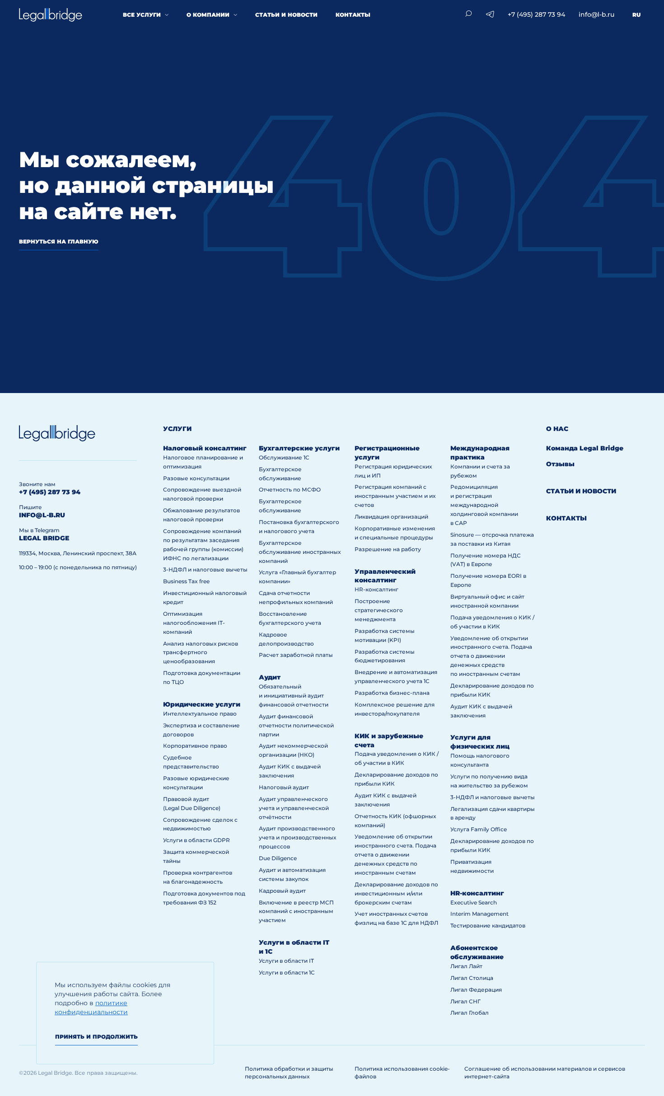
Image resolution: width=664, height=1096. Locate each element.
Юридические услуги (201, 704)
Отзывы (560, 464)
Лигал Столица (471, 977)
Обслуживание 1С (284, 457)
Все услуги (142, 14)
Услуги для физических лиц (480, 741)
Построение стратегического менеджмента (379, 610)
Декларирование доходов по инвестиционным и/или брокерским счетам (396, 893)
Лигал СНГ (465, 1001)
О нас (557, 429)
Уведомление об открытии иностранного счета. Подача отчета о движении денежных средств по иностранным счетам (395, 854)
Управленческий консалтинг (385, 576)
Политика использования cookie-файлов (402, 1072)
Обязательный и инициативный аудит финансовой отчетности (293, 695)
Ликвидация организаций (391, 516)
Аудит (270, 677)
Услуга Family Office (478, 829)
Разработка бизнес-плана (392, 692)
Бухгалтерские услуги (299, 448)
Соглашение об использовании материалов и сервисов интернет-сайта (544, 1072)
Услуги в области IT (286, 960)
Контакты (353, 14)
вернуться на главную (58, 241)
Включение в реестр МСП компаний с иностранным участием (296, 911)
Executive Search (473, 902)
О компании (208, 14)
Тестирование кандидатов (487, 925)
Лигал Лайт (466, 966)
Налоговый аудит (284, 787)
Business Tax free (186, 581)
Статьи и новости (286, 14)
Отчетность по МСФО (290, 489)
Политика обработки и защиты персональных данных (289, 1072)
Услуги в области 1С (287, 972)
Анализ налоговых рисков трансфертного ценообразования (200, 652)
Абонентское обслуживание (477, 952)
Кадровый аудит (282, 890)
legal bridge (44, 538)
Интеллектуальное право (200, 713)
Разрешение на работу (388, 549)
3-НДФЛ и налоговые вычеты (205, 569)
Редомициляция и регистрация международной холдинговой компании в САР (484, 504)
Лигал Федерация (476, 989)
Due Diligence (278, 858)
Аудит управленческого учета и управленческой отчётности (294, 808)
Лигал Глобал (469, 1012)
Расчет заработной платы (296, 654)
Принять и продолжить (96, 1036)
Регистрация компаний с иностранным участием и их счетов (395, 495)
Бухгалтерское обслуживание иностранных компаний (300, 551)
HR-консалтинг (376, 589)
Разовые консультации (196, 478)
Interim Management (479, 913)
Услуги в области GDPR (196, 840)
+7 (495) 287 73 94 (536, 14)
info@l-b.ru (596, 14)
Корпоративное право (195, 745)
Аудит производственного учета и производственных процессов (297, 837)
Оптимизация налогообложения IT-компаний (194, 622)
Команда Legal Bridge (584, 448)
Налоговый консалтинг (205, 448)
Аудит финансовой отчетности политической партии (296, 725)
